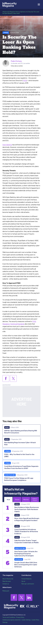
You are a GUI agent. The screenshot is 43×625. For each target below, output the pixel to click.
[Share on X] (13, 378)
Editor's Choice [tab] (34, 499)
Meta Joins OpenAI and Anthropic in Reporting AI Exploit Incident (26, 519)
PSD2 (25, 80)
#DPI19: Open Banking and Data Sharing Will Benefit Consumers (20, 432)
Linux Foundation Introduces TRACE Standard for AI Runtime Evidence (26, 531)
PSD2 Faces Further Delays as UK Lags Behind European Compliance (18, 479)
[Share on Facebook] (6, 378)
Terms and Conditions (9, 617)
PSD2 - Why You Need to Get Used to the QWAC (19, 455)
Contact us (6, 584)
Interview (18, 559)
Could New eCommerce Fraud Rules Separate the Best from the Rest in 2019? (21, 467)
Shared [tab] (17, 499)
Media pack (6, 591)
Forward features (27, 579)
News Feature (10, 475)
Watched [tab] (25, 499)
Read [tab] (8, 499)
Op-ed (23, 581)
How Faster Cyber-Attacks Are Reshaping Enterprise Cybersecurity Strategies (25, 553)
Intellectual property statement (12, 620)
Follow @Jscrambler (17, 66)
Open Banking (7, 145)
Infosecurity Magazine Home (11, 12)
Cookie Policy (35, 620)
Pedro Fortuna (16, 61)
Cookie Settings (26, 620)
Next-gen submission (28, 584)
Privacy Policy (20, 617)
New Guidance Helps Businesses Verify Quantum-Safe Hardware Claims (26, 509)
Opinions (22, 12)
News (7, 427)
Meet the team (7, 581)
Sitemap (5, 622)
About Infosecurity (8, 579)
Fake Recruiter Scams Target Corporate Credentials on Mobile (26, 541)
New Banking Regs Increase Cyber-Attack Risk (20, 443)
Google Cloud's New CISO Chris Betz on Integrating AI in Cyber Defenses (25, 564)
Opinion (5, 32)
